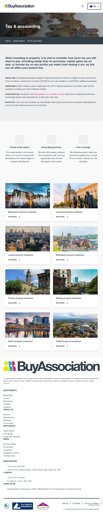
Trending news (9, 455)
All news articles (9, 444)
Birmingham (8, 401)
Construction (8, 447)
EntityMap (76, 503)
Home (7, 40)
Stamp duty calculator (11, 436)
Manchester (8, 395)
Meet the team (9, 417)
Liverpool (7, 404)
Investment (7, 450)
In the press (8, 423)
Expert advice (19, 40)
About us (6, 414)
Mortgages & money (11, 453)
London (6, 398)
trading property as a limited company (49, 94)
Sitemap (65, 503)
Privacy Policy (94, 505)
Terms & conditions (91, 503)
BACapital (7, 420)
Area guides (8, 433)
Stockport (7, 407)
